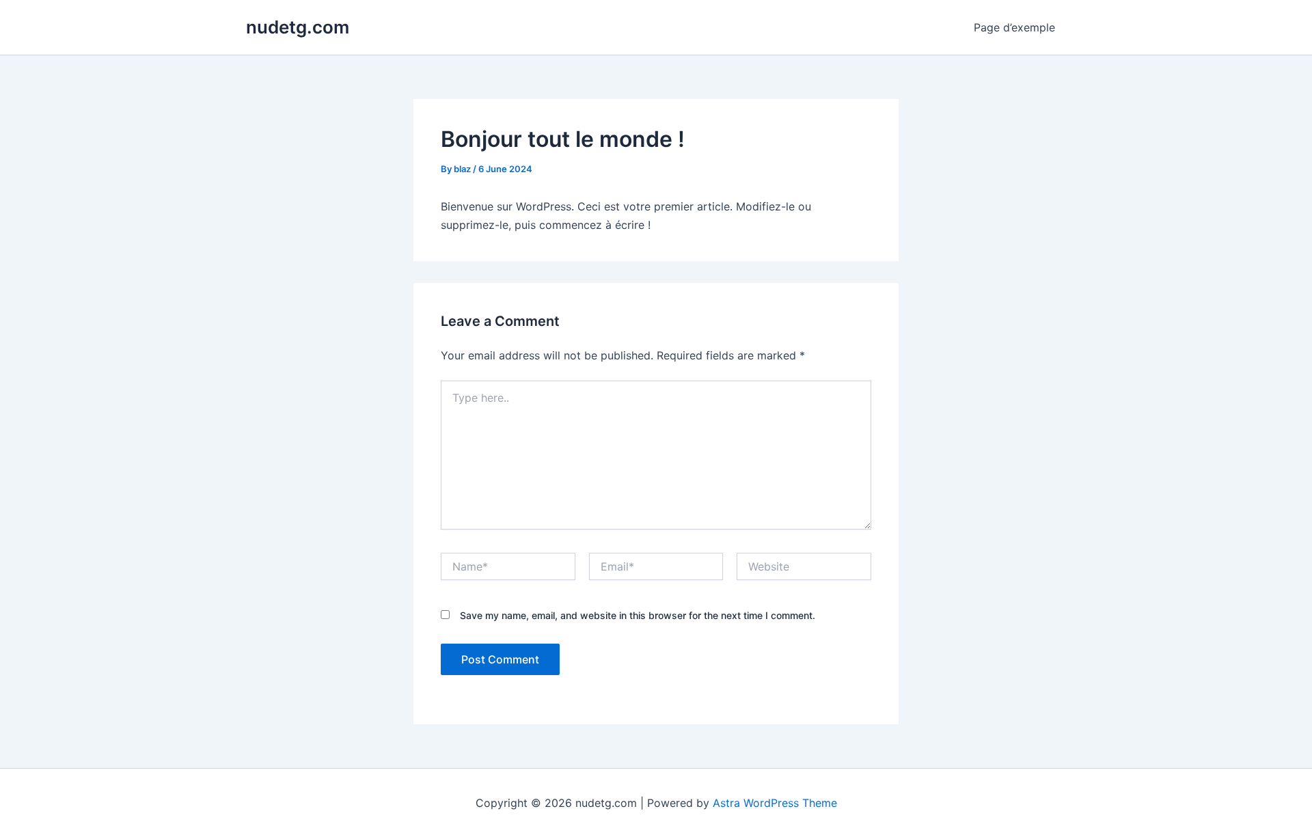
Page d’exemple (1014, 27)
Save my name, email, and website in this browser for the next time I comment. (637, 615)
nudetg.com (297, 27)
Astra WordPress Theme (775, 803)
